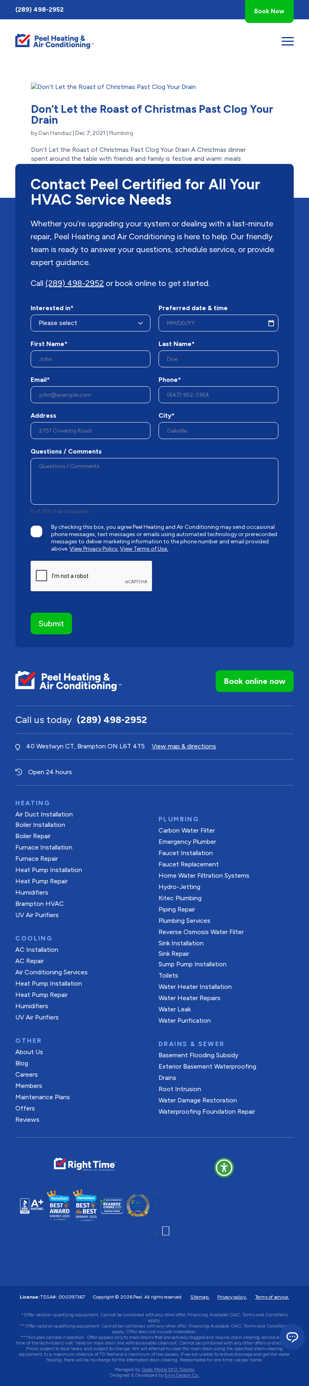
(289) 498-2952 (39, 9)
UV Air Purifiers (37, 915)
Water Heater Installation (195, 986)
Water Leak (175, 1009)
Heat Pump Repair (41, 881)
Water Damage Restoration (198, 1100)
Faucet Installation (186, 853)
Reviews (27, 1119)
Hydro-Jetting (179, 887)
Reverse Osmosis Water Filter (201, 932)
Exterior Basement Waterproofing (207, 1066)
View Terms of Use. (144, 548)
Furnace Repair (36, 858)
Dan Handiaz (55, 133)
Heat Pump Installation (48, 870)
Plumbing (121, 133)
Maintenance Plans (42, 1097)
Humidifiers (31, 892)
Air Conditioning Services (51, 972)
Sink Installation (181, 943)
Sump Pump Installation (193, 964)
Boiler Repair (33, 836)
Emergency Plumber (187, 841)
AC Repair (29, 961)
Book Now (269, 11)
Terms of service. (272, 1297)
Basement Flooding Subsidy (198, 1055)
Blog (21, 1063)
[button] (224, 1168)
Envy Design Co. (182, 1375)
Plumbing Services (184, 920)
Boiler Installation (40, 825)
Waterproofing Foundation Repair (207, 1111)
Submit (51, 623)
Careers (26, 1074)
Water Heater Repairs (189, 998)
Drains (167, 1077)
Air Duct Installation (44, 814)
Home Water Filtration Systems (204, 875)
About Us (29, 1052)
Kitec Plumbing (180, 898)
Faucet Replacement (189, 864)
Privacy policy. (232, 1297)
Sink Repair (174, 953)
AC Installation (36, 949)
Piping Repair (177, 909)
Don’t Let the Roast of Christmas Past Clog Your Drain (152, 114)
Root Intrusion (180, 1089)
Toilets (168, 975)
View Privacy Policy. (94, 548)
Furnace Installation (43, 847)
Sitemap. (199, 1297)
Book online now (255, 681)
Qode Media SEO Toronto (168, 1369)
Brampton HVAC (39, 903)
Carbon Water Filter (187, 830)
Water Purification (185, 1020)
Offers (25, 1108)
